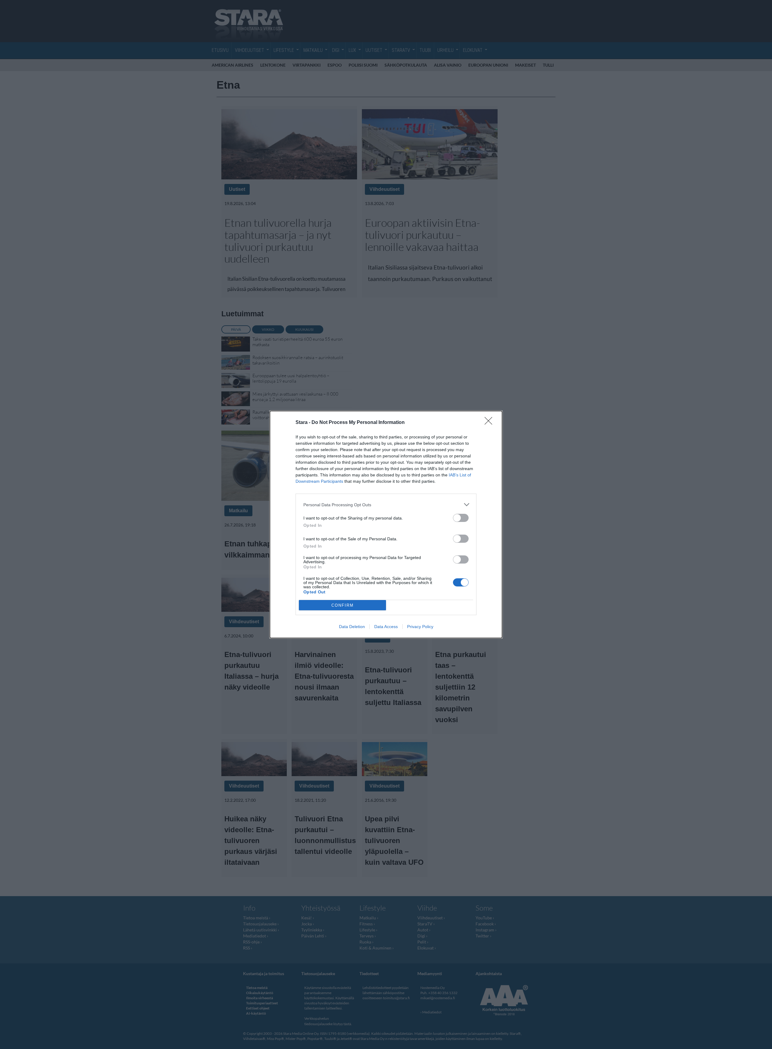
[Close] (490, 422)
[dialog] (386, 524)
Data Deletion (352, 626)
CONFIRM (342, 605)
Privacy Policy (420, 626)
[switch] (461, 518)
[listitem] (386, 504)
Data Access (386, 626)
